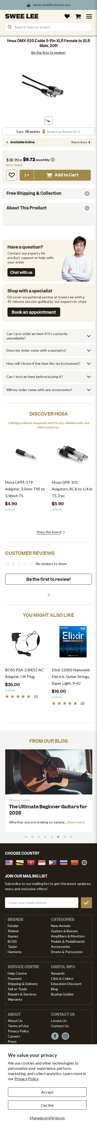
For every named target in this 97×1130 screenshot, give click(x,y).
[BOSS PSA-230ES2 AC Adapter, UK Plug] (26, 643)
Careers (14, 1036)
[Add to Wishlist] (11, 175)
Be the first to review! (48, 52)
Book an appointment (34, 312)
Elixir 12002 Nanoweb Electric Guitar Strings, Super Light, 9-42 (71, 676)
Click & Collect (62, 978)
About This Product (26, 208)
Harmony (15, 952)
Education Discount (66, 984)
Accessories (60, 946)
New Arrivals (61, 926)
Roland (13, 931)
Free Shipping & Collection (33, 193)
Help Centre (17, 973)
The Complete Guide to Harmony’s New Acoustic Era (48, 810)
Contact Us (60, 1026)
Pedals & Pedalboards (68, 941)
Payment (15, 978)
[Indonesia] (43, 862)
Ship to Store (79, 142)
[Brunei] (21, 862)
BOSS (12, 941)
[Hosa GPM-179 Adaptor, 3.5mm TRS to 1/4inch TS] (26, 456)
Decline (47, 1105)
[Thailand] (65, 862)
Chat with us (21, 272)
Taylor (12, 946)
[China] (76, 862)
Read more (76, 822)
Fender (13, 926)
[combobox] (48, 27)
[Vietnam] (32, 862)
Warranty (15, 999)
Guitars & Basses (64, 931)
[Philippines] (54, 862)
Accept (47, 1092)
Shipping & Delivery (23, 984)
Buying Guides (62, 994)
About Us (15, 1020)
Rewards (58, 973)
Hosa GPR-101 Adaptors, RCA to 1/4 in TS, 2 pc (72, 489)
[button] (48, 120)
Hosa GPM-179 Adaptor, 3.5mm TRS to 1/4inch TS (25, 489)
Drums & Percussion (67, 952)
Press (12, 1041)
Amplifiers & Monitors (68, 936)
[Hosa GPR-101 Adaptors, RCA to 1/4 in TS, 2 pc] (73, 456)
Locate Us (59, 1020)
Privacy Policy (26, 1078)
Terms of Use (18, 1026)
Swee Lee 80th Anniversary (52, 5)
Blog (54, 989)
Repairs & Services (22, 994)
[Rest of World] (86, 862)
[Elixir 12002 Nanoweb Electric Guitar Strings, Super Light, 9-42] (73, 643)
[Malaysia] (10, 862)
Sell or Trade (17, 989)
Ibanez (13, 936)
